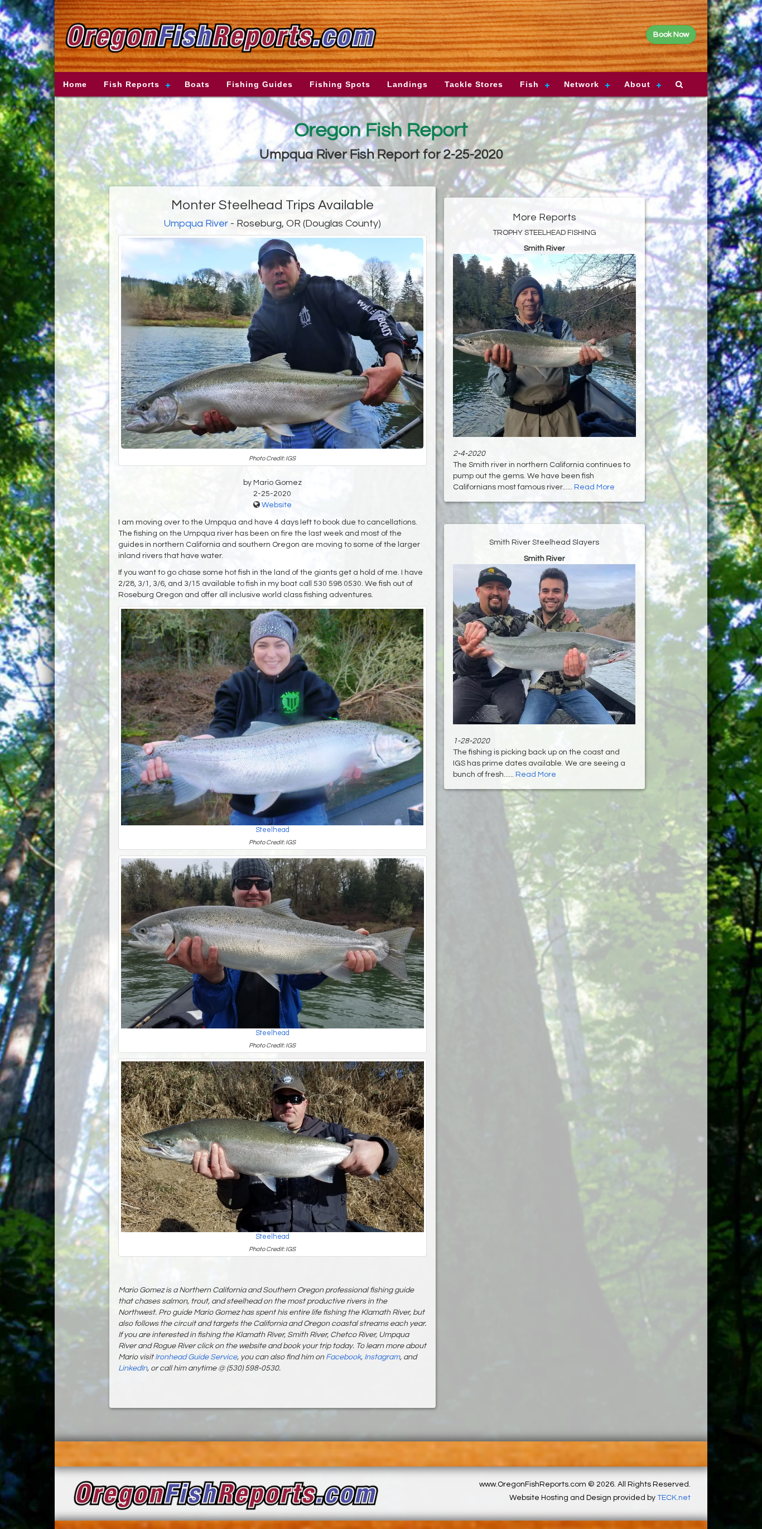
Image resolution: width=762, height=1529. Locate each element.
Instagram (382, 1357)
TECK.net (674, 1498)
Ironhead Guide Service (196, 1357)
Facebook (343, 1357)
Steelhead (272, 830)
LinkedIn (132, 1368)
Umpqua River (195, 223)
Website (277, 505)
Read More (594, 487)
